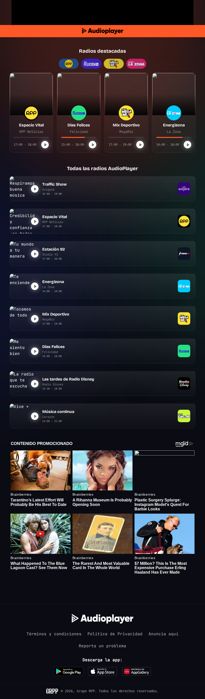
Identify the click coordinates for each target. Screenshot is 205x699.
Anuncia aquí (163, 634)
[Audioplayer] (102, 31)
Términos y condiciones (54, 634)
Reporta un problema (102, 646)
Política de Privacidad (115, 634)
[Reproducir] (45, 144)
